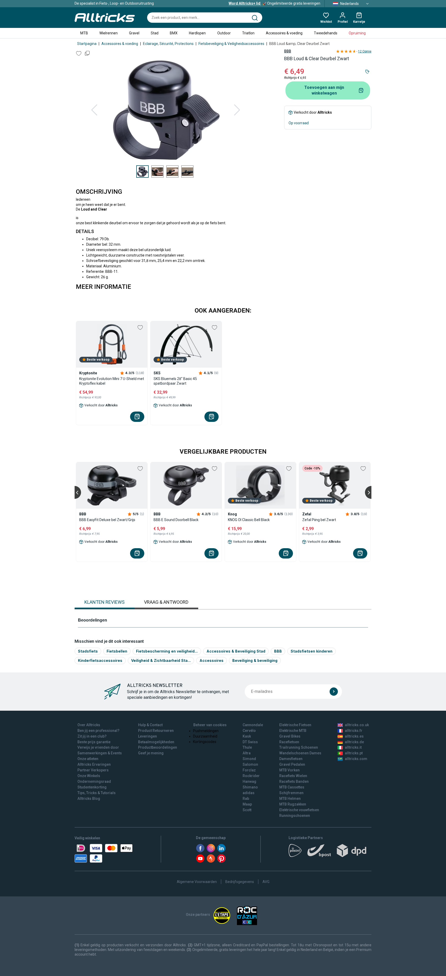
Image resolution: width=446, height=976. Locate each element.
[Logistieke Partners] (330, 852)
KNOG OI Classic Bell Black (249, 520)
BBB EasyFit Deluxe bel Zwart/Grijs (107, 520)
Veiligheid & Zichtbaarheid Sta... (161, 660)
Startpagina (87, 44)
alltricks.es (354, 736)
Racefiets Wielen (293, 776)
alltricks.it (353, 747)
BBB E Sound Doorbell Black (176, 520)
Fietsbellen (117, 651)
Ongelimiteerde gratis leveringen (274, 3)
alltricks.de (354, 742)
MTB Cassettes (291, 787)
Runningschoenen (294, 816)
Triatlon (248, 33)
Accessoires (212, 660)
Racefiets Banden (294, 781)
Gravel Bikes (289, 736)
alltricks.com (356, 759)
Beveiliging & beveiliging (254, 660)
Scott (247, 810)
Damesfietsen (290, 759)
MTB (84, 33)
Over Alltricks (88, 725)
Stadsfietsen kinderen (311, 651)
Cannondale (253, 725)
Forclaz (249, 770)
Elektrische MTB (292, 731)
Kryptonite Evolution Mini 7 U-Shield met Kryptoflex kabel (111, 381)
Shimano (250, 787)
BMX (174, 33)
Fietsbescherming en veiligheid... (167, 651)
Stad (154, 33)
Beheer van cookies (210, 725)
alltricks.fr (353, 731)
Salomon (250, 764)
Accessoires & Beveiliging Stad (235, 651)
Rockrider (251, 776)
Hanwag (249, 781)
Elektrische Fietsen (295, 725)
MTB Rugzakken (292, 804)
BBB (287, 51)
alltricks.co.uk (357, 725)
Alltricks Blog (88, 798)
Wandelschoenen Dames (300, 753)
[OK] (334, 691)
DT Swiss (250, 742)
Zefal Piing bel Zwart (319, 520)
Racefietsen (289, 742)
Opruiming (357, 33)
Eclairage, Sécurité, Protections (168, 44)
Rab (246, 798)
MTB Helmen (290, 798)
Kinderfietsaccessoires (100, 660)
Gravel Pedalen (292, 764)
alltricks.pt (354, 753)
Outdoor (224, 33)
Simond (249, 759)
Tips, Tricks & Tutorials (96, 793)
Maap (247, 804)
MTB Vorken (289, 770)
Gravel (134, 33)
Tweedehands (325, 33)
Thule (247, 747)
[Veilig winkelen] (104, 853)
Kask (247, 736)
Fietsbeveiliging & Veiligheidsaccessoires (231, 44)
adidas (248, 793)
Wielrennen (108, 33)
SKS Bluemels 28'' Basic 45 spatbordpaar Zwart (175, 381)
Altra (247, 753)
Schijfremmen (291, 793)
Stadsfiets (88, 651)
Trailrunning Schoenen (298, 747)
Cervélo (249, 731)
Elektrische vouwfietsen (299, 810)
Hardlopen (197, 33)
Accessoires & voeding (284, 33)
